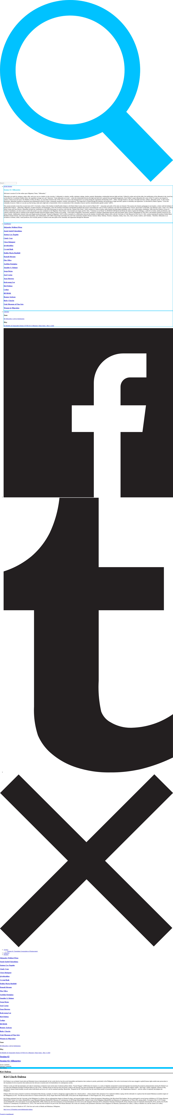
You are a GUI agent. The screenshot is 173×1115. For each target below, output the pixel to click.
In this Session (8, 186)
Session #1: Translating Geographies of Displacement (22, 951)
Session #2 (4, 1056)
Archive (6, 949)
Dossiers (6, 954)
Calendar (6, 312)
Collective (6, 953)
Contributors (7, 224)
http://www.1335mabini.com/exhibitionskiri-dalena (18, 1109)
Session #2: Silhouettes (10, 1061)
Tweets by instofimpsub (7, 1114)
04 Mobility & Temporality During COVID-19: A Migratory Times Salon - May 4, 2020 (29, 325)
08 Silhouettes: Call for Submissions (14, 319)
